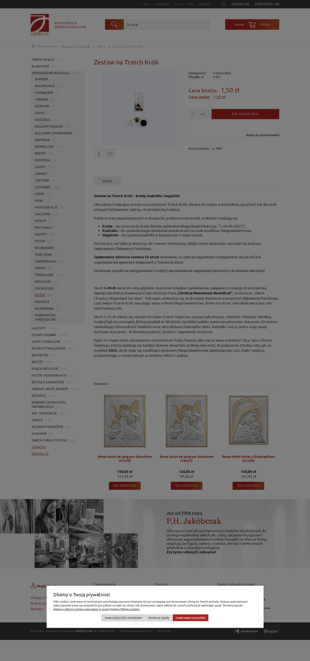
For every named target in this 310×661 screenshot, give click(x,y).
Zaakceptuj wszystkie (190, 617)
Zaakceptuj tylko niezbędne (123, 617)
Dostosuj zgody (158, 617)
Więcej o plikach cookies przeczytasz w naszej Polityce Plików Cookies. (96, 609)
